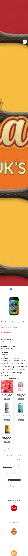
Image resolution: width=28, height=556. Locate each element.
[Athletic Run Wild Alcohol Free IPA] (21, 408)
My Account (19, 450)
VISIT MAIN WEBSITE (14, 194)
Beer (6, 327)
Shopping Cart (8, 460)
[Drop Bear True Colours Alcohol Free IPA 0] (14, 306)
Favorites (19, 455)
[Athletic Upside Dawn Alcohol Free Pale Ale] (7, 429)
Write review (9, 325)
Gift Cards (19, 460)
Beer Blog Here (14, 548)
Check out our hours (14, 526)
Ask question (15, 325)
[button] (6, 342)
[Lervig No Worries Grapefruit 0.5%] (21, 386)
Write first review (15, 480)
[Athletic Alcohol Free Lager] (7, 408)
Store (2, 327)
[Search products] (25, 42)
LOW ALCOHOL (13, 327)
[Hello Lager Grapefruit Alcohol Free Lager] (7, 386)
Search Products (8, 450)
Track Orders (8, 455)
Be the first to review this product (14, 477)
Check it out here (14, 502)
